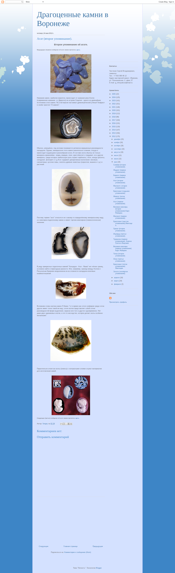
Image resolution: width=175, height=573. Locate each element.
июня (116, 159)
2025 (114, 94)
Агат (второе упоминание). (119, 182)
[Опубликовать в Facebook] (68, 424)
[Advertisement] (71, 520)
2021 (114, 107)
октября (117, 146)
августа (117, 152)
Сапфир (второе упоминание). (119, 166)
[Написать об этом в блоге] (64, 424)
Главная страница (70, 546)
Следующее (43, 546)
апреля (117, 278)
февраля (117, 284)
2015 (114, 127)
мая (115, 162)
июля (116, 155)
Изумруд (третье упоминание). (119, 235)
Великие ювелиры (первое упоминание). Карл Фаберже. (122, 248)
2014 (114, 130)
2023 (114, 100)
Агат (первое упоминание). (119, 203)
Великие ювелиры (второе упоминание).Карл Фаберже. (121, 210)
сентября (118, 149)
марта (116, 281)
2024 (114, 97)
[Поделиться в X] (66, 424)
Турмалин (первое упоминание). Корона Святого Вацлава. (122, 241)
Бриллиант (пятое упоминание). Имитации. (120, 266)
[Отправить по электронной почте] (61, 424)
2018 (114, 117)
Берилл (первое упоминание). (119, 176)
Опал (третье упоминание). (119, 260)
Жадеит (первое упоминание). (119, 171)
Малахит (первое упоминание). (120, 217)
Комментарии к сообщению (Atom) (77, 552)
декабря (117, 139)
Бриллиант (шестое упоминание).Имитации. (122, 223)
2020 (114, 110)
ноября (117, 142)
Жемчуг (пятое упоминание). (119, 197)
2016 (114, 123)
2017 (114, 120)
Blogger (98, 568)
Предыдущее (98, 546)
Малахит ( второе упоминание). (120, 187)
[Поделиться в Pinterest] (71, 424)
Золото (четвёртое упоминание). (120, 273)
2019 (114, 113)
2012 (114, 136)
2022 (114, 104)
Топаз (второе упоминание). (119, 255)
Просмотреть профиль (118, 302)
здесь (78, 49)
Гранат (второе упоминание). (119, 230)
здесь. (77, 418)
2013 (114, 133)
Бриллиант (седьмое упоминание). (121, 192)
